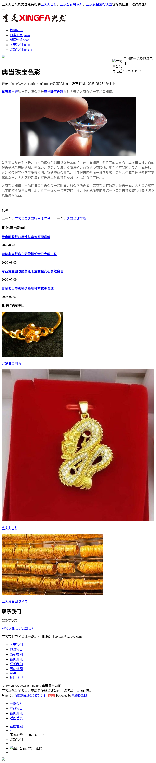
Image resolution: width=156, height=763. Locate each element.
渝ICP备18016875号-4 (30, 695)
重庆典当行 (49, 4)
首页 (13, 30)
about (26, 45)
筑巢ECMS (79, 695)
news (26, 40)
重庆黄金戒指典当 (99, 4)
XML (13, 673)
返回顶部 (16, 677)
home (19, 30)
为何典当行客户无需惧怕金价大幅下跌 (29, 254)
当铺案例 (16, 654)
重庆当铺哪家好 (71, 4)
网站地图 (16, 669)
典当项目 (16, 35)
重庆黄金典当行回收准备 (32, 218)
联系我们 (16, 49)
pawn (26, 35)
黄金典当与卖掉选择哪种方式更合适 (28, 288)
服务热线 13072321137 (17, 628)
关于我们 (16, 45)
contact (27, 49)
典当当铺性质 (76, 218)
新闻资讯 (16, 40)
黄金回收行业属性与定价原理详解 (26, 237)
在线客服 (16, 726)
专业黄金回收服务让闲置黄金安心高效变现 (32, 271)
